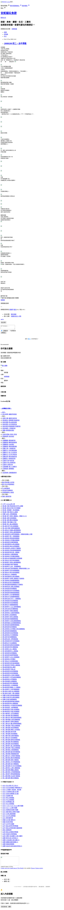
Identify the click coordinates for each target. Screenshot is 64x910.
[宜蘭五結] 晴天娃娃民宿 (9, 456)
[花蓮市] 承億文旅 (7, 464)
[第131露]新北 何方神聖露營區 (11, 762)
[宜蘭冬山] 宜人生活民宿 (9, 452)
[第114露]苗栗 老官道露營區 (10, 727)
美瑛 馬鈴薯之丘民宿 (8, 482)
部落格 (6, 34)
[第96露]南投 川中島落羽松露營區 (12, 705)
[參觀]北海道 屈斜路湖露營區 (10, 695)
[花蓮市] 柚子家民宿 (8, 460)
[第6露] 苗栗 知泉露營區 (9, 518)
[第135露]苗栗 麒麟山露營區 (10, 770)
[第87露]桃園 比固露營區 (9, 681)
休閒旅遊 (14, 29)
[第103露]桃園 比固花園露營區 (11, 719)
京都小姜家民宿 (6, 496)
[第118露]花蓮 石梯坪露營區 (10, 735)
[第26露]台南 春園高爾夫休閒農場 (12, 558)
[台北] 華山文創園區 (8, 797)
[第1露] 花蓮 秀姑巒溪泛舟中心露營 (12, 506)
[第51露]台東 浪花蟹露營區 (10, 608)
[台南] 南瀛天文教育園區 (9, 834)
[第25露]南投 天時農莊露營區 (10, 556)
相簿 (5, 32)
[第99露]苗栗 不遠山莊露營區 (10, 711)
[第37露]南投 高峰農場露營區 (10, 580)
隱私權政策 (41, 886)
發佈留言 (3, 332)
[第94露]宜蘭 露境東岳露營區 (10, 701)
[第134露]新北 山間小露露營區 (11, 768)
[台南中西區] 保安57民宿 (9, 434)
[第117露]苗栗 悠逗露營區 (9, 733)
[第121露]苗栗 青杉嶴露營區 (10, 741)
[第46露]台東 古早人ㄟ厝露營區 (11, 598)
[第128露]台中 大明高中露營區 (11, 756)
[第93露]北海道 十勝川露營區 (10, 693)
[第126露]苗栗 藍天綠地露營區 (11, 752)
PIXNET (19, 886)
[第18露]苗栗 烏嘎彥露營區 (10, 542)
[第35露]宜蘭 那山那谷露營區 (10, 576)
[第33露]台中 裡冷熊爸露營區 (10, 572)
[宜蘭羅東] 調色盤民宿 (8, 440)
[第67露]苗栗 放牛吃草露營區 (10, 641)
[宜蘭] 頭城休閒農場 (8, 844)
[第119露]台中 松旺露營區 (9, 737)
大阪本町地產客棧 (7, 490)
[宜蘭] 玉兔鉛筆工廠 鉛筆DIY (11, 840)
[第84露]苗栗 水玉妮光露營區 (10, 675)
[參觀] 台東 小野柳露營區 (9, 514)
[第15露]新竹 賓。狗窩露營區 (10, 536)
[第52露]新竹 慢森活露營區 (10, 610)
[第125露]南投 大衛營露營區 (10, 749)
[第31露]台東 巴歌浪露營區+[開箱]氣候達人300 (16, 568)
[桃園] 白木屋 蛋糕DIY (9, 820)
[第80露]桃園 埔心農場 (8, 667)
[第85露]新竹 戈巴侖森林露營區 (11, 677)
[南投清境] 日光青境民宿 (9, 424)
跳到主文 (3, 17)
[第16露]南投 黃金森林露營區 (10, 538)
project (41, 868)
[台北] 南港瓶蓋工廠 (8, 801)
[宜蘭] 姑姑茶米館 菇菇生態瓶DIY (12, 846)
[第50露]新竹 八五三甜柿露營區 (11, 606)
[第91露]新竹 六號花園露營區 (10, 689)
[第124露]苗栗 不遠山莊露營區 (11, 747)
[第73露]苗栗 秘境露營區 (9, 653)
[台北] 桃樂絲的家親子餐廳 (10, 810)
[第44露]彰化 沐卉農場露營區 (10, 594)
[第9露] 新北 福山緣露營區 (10, 524)
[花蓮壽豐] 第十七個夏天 (9, 466)
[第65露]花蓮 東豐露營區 (9, 637)
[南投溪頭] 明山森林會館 (9, 422)
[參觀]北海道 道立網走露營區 (10, 697)
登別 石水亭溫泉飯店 (8, 484)
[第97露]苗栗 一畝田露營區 (10, 707)
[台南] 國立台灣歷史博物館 (10, 832)
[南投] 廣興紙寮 (7, 830)
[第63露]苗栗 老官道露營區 (10, 633)
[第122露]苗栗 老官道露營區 (10, 743)
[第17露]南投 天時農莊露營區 (10, 540)
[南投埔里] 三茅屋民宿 (8, 428)
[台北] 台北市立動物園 (9, 816)
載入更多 (3, 322)
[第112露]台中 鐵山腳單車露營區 (11, 723)
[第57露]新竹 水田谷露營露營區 (11, 621)
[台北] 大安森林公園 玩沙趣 (10, 791)
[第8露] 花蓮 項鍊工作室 (9, 522)
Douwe (33, 868)
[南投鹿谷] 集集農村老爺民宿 (10, 420)
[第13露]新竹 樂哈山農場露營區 (11, 532)
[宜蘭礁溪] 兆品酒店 (8, 444)
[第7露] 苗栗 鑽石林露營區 (10, 520)
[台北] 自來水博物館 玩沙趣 (10, 793)
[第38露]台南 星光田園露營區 (10, 582)
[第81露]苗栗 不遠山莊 (8, 669)
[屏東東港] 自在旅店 (8, 436)
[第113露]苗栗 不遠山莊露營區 (11, 725)
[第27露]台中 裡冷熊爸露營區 (10, 560)
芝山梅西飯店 (6, 488)
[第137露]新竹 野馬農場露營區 (11, 774)
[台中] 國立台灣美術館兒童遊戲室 (12, 828)
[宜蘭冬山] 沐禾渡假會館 (9, 450)
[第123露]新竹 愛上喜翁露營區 (11, 745)
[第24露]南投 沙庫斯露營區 (10, 554)
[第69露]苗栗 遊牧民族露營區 (10, 645)
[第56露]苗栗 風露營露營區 (10, 619)
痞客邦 (11, 309)
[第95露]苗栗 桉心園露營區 (10, 703)
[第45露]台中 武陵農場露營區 (10, 596)
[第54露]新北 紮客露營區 (9, 615)
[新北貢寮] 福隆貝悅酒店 (9, 414)
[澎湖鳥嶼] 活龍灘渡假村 (9, 472)
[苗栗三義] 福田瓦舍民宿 (9, 418)
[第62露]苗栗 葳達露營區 (9, 631)
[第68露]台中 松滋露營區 (9, 643)
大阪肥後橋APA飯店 (8, 492)
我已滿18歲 (4, 906)
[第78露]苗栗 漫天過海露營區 (10, 663)
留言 (15, 309)
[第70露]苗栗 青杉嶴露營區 (10, 647)
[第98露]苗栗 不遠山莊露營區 (10, 709)
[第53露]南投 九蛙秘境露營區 (10, 612)
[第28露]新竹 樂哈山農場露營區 (11, 562)
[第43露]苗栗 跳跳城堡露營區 (10, 592)
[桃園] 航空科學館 (7, 822)
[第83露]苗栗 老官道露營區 (10, 673)
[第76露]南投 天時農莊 (8, 659)
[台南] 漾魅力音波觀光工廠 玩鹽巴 (12, 836)
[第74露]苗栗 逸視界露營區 (10, 655)
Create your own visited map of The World (12, 868)
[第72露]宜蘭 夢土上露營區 (10, 651)
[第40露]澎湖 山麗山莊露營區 (10, 586)
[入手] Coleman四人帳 (8, 504)
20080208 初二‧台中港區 (15, 43)
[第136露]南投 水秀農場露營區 (11, 772)
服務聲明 (48, 886)
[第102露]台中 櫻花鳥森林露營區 (11, 717)
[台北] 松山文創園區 (8, 803)
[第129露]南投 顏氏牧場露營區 (11, 758)
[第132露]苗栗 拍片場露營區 (10, 764)
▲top (2, 319)
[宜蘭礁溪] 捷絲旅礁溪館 (9, 446)
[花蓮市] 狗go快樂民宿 (8, 462)
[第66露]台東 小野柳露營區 (10, 639)
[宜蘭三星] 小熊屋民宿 (8, 448)
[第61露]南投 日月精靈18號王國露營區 (13, 629)
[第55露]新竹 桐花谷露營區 (10, 617)
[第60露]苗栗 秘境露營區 (9, 627)
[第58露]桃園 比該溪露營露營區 (11, 623)
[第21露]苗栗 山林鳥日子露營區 (11, 548)
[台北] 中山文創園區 (8, 799)
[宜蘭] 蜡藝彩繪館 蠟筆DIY (10, 842)
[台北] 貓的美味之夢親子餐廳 (11, 812)
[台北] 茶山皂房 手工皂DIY (10, 785)
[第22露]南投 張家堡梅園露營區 (11, 550)
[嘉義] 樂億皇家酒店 (8, 430)
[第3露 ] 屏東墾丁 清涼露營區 (10, 510)
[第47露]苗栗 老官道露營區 (10, 600)
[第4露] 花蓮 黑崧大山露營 (10, 512)
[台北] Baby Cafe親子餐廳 (9, 808)
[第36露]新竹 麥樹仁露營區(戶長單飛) (13, 578)
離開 (9, 906)
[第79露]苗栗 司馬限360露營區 (11, 665)
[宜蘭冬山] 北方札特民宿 (9, 454)
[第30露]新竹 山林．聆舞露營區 (11, 566)
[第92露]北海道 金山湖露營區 (10, 691)
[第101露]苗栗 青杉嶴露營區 (10, 715)
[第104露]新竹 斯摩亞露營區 (10, 721)
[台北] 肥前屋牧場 (7, 818)
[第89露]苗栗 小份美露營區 (10, 685)
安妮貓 (3, 300)
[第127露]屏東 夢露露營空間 (10, 754)
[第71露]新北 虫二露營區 (9, 649)
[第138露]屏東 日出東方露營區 (11, 776)
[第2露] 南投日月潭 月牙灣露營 (11, 508)
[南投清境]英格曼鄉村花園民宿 (11, 426)
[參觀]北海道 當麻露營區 (9, 699)
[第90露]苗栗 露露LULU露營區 (11, 687)
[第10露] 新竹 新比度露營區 (10, 526)
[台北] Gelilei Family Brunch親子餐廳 (12, 805)
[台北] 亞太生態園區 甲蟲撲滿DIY (12, 787)
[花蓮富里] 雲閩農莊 (8, 468)
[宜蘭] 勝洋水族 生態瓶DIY (10, 838)
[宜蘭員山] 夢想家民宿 (8, 458)
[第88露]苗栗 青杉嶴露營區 (10, 683)
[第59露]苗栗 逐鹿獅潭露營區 (10, 625)
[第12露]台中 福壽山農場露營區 (11, 530)
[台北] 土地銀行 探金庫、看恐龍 (11, 789)
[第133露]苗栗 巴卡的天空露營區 (11, 766)
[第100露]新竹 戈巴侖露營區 (10, 713)
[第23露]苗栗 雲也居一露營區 (10, 552)
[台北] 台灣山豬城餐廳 (9, 814)
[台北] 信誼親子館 (7, 795)
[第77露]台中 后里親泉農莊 (10, 661)
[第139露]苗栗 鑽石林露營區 (10, 778)
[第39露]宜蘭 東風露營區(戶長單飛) (12, 584)
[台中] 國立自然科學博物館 (10, 826)
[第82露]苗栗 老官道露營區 (10, 671)
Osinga (37, 868)
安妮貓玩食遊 (9, 13)
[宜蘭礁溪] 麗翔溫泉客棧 (9, 442)
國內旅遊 (13, 314)
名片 (5, 36)
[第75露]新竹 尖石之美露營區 (10, 657)
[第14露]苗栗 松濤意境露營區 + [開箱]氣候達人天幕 (17, 534)
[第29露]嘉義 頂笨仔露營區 (10, 564)
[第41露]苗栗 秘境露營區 (9, 588)
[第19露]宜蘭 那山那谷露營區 (10, 544)
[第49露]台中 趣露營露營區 (10, 604)
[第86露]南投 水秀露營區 (9, 679)
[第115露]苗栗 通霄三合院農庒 (11, 729)
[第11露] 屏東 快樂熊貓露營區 (11, 528)
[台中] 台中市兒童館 (8, 824)
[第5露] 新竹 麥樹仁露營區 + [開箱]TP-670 (14, 516)
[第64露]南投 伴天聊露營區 (10, 635)
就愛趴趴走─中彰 (16, 316)
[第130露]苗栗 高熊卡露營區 (10, 760)
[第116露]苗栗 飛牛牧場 (9, 731)
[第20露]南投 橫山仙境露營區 (10, 546)
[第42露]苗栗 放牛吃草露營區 (10, 590)
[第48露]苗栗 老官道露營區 (10, 602)
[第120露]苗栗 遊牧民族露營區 (11, 739)
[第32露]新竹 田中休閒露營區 (10, 570)
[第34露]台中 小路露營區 (9, 574)
